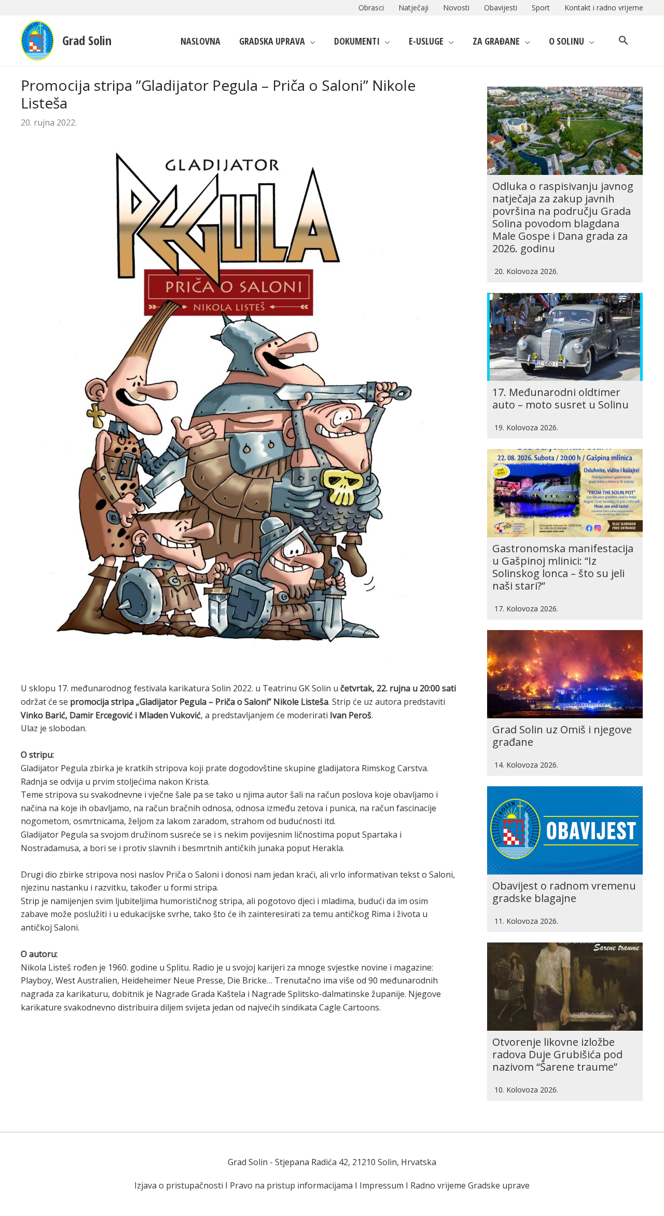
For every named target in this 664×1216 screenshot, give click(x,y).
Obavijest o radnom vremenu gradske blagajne (564, 892)
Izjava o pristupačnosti (178, 1185)
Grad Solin (87, 40)
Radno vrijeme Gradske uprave (470, 1185)
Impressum (381, 1185)
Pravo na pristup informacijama (291, 1185)
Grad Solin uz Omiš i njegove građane (562, 735)
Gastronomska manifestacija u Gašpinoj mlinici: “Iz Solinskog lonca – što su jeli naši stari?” (562, 567)
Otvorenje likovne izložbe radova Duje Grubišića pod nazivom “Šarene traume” (557, 1054)
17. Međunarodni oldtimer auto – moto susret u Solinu (560, 398)
